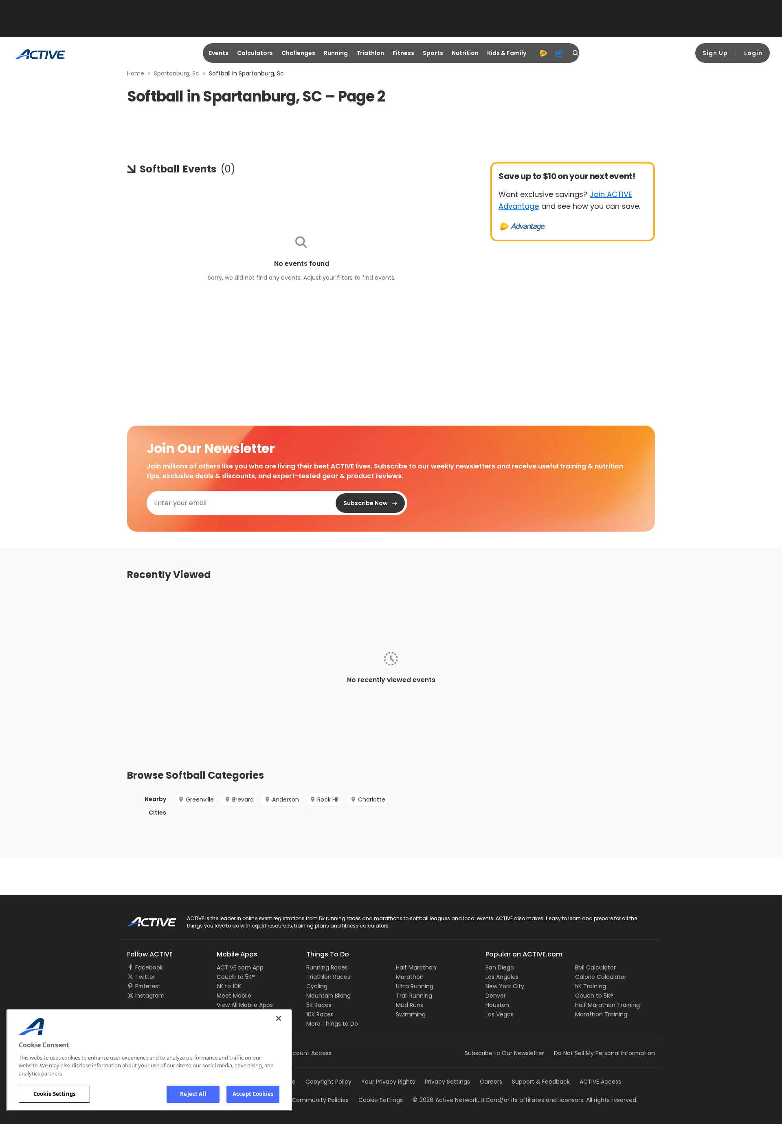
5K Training (590, 986)
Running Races (327, 967)
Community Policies (320, 1100)
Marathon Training (601, 1014)
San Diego (499, 967)
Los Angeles (501, 977)
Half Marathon (416, 967)
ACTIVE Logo (144, 919)
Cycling (316, 986)
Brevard (243, 799)
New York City (504, 986)
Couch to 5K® (236, 977)
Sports (433, 53)
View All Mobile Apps (245, 1005)
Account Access (308, 1053)
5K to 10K (229, 986)
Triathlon (370, 53)
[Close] (279, 1018)
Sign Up (715, 53)
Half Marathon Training (607, 1005)
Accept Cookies (253, 1094)
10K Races (320, 1014)
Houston (497, 1005)
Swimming (411, 1014)
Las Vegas (499, 1014)
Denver (495, 996)
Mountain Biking (328, 996)
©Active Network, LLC (451, 1100)
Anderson (285, 799)
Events (218, 53)
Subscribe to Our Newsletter (504, 1053)
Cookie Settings (54, 1094)
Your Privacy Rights (388, 1082)
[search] (576, 53)
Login (753, 53)
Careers (491, 1082)
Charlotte (371, 799)
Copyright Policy (328, 1082)
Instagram (150, 996)
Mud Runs (409, 1005)
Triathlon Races (328, 977)
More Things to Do (332, 1024)
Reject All (193, 1094)
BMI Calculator (595, 967)
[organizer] (559, 53)
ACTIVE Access (600, 1082)
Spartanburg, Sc (176, 73)
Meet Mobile (234, 996)
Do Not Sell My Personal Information (604, 1053)
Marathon (410, 977)
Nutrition (465, 53)
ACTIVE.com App (240, 967)
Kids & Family (506, 53)
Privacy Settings (447, 1082)
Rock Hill (328, 799)
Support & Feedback (541, 1082)
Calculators (255, 53)
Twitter (145, 977)
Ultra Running (414, 986)
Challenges (298, 53)
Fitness (403, 53)
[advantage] (543, 53)
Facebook (149, 967)
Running (336, 53)
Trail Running (414, 996)
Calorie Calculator (600, 977)
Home (135, 73)
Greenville (200, 799)
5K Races (319, 1005)
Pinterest (147, 986)
